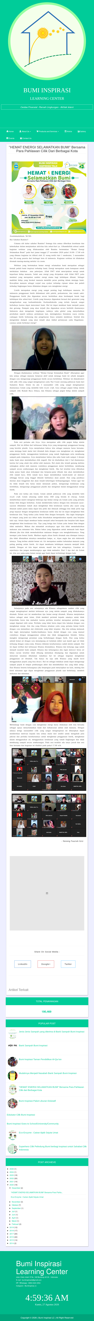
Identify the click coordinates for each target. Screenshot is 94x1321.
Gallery (83, 131)
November (16, 1201)
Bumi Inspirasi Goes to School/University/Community (33, 1123)
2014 (12, 1243)
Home (11, 131)
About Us (25, 131)
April (14, 1217)
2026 (12, 1168)
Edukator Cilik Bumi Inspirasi (21, 1115)
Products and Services (48, 131)
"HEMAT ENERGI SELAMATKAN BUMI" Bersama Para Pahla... (37, 1192)
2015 (12, 1240)
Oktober (15, 1205)
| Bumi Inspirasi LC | (46, 1317)
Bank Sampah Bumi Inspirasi (33, 1045)
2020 (12, 1184)
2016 (12, 1237)
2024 (12, 1172)
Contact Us (26, 138)
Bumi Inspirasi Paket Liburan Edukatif (37, 1101)
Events (11, 138)
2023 (12, 1175)
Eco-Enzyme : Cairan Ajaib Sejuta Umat (38, 1132)
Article (69, 131)
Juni (14, 1214)
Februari (15, 1224)
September (16, 1208)
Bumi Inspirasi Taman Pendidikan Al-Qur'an (40, 1059)
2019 (12, 1227)
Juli (13, 1211)
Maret (14, 1221)
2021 (12, 1181)
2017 (12, 1233)
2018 (12, 1230)
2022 (12, 1178)
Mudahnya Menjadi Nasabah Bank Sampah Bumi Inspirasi (48, 1073)
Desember (16, 1188)
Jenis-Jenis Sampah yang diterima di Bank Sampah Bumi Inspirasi (51, 1031)
